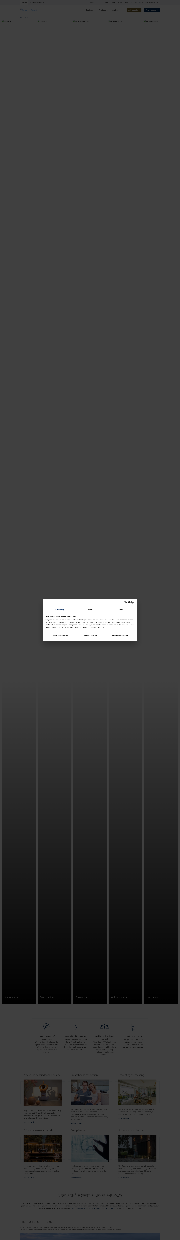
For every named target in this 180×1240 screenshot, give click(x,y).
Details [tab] (90, 610)
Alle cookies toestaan (120, 635)
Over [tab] (121, 610)
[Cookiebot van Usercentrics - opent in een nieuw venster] (125, 602)
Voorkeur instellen (90, 635)
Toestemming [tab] (59, 610)
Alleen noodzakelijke (60, 635)
